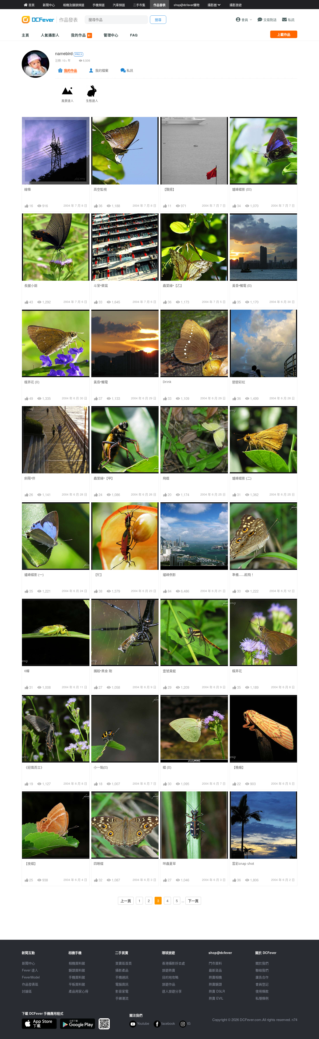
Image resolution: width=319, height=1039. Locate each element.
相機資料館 (77, 963)
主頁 (25, 35)
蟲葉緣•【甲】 (104, 478)
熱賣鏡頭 (215, 984)
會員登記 (262, 984)
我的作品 (81, 35)
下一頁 (193, 900)
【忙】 (98, 574)
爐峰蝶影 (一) (33, 574)
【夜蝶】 (30, 863)
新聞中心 (28, 963)
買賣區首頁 (123, 963)
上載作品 (283, 34)
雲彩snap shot (243, 863)
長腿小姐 (30, 285)
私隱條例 (262, 998)
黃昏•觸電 (101, 382)
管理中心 (111, 35)
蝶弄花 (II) (31, 382)
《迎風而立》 (34, 767)
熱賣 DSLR (217, 991)
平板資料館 (77, 984)
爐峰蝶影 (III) (242, 189)
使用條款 (262, 991)
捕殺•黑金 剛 (103, 671)
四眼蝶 (98, 863)
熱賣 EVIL (216, 998)
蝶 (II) (167, 767)
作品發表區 (30, 984)
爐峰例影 (169, 574)
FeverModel (31, 977)
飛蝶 (166, 478)
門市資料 (215, 963)
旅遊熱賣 (168, 970)
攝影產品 (121, 970)
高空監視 (100, 189)
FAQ (134, 35)
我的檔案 (101, 70)
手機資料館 (77, 977)
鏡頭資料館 (77, 970)
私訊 (130, 70)
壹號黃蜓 (169, 671)
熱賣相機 (215, 977)
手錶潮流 (121, 998)
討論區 (27, 991)
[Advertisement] (159, 929)
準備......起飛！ (243, 574)
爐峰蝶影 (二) (241, 478)
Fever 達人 (30, 970)
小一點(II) (101, 767)
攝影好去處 (173, 963)
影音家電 (121, 991)
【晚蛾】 (238, 767)
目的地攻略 (170, 977)
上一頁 (126, 900)
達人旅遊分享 (172, 991)
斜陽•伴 (29, 478)
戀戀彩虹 (238, 382)
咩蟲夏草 (169, 863)
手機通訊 (121, 977)
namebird (64, 53)
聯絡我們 (262, 970)
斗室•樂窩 (101, 285)
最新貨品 (215, 970)
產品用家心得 (78, 991)
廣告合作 (262, 977)
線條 (27, 189)
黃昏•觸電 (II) (242, 285)
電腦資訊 (121, 984)
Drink (167, 381)
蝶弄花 (237, 671)
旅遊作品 (168, 984)
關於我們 (262, 963)
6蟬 (26, 671)
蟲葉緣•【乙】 (173, 285)
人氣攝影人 (50, 35)
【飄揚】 (169, 189)
